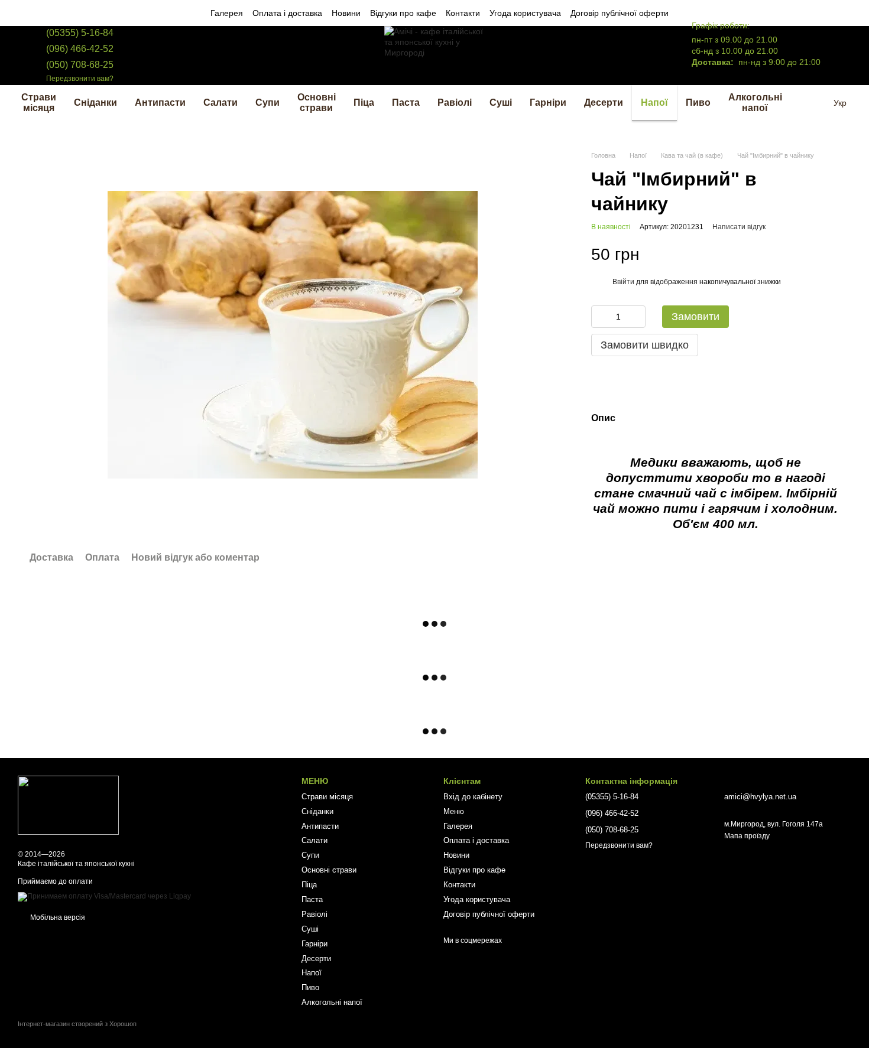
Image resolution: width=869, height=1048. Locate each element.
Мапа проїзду (747, 836)
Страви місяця (38, 102)
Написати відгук (739, 227)
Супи (267, 102)
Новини (346, 13)
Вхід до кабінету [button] (472, 796)
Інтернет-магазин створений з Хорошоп (77, 1023)
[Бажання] (625, 55)
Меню (453, 811)
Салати (220, 102)
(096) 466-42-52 (80, 49)
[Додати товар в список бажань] (833, 254)
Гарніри (548, 102)
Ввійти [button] (623, 282)
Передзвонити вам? (80, 78)
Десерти (603, 102)
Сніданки (95, 102)
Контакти (463, 13)
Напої (654, 102)
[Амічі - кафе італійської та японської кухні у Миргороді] (68, 804)
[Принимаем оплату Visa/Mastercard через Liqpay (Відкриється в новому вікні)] (104, 896)
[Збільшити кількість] (636, 316)
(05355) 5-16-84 (80, 33)
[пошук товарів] (812, 102)
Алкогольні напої (755, 102)
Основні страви (316, 102)
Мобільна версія (56, 917)
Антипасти (160, 102)
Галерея (226, 13)
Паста (406, 102)
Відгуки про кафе (403, 13)
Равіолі (454, 102)
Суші (500, 102)
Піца (364, 102)
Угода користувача (525, 13)
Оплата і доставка (287, 13)
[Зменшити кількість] (600, 316)
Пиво (698, 102)
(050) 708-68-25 (80, 65)
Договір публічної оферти (619, 13)
